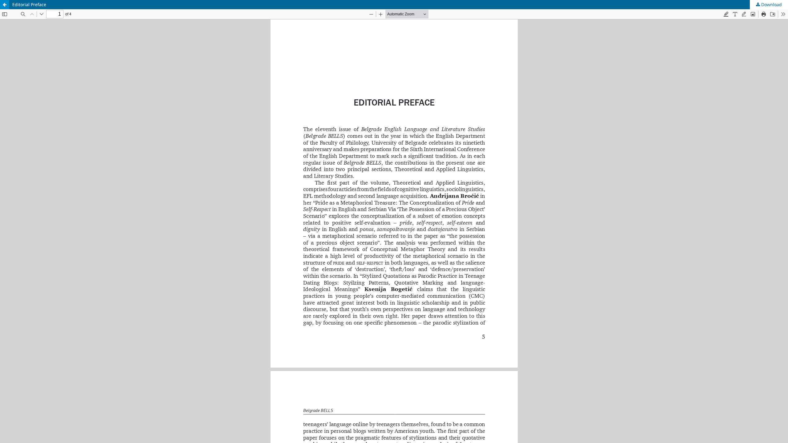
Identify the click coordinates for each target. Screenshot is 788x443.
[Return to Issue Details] (4, 4)
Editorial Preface (29, 4)
